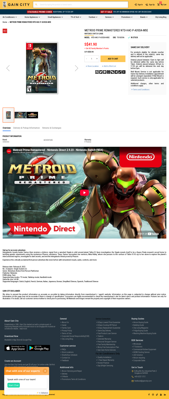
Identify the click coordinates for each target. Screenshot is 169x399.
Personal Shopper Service (107, 342)
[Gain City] (16, 4)
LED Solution (138, 355)
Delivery (64, 374)
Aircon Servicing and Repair (72, 371)
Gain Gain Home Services (107, 350)
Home (5, 22)
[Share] (123, 72)
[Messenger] (104, 72)
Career (64, 325)
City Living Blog (67, 339)
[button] (8, 68)
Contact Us (66, 358)
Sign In (140, 5)
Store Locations (68, 352)
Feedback (65, 360)
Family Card (66, 328)
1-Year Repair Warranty (106, 360)
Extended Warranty (104, 339)
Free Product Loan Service (107, 333)
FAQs (64, 349)
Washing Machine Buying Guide (144, 333)
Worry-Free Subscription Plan (108, 347)
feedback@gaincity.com (143, 381)
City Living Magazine (140, 328)
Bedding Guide (138, 325)
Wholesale (137, 344)
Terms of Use (66, 333)
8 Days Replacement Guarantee (109, 328)
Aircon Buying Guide (140, 322)
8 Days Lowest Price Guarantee (109, 322)
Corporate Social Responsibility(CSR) (75, 336)
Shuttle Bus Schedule (69, 355)
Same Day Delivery (104, 331)
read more (23, 329)
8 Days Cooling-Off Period (107, 325)
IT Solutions (137, 347)
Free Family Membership (106, 344)
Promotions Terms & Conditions (74, 379)
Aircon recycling (139, 358)
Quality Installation (104, 357)
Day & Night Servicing (105, 366)
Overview (7, 128)
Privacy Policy (67, 331)
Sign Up (152, 5)
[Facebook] (97, 72)
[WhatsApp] (108, 72)
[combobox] (80, 4)
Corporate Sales (139, 360)
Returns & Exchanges (51, 128)
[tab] (7, 129)
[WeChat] (112, 72)
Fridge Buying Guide (140, 331)
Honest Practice (103, 363)
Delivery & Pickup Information (26, 128)
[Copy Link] (120, 72)
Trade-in (100, 336)
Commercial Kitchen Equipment (144, 349)
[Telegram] (116, 72)
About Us (65, 322)
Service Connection (103, 319)
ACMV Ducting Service (141, 352)
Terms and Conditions (141, 90)
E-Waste (65, 376)
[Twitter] (100, 72)
